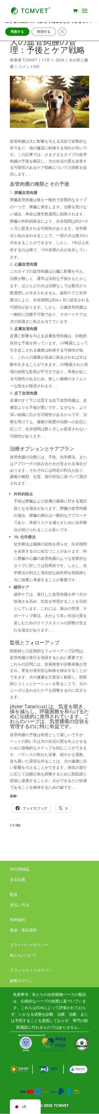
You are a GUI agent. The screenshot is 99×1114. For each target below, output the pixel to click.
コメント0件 (29, 66)
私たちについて (23, 955)
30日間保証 (20, 869)
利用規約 (17, 919)
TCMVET (30, 60)
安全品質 (17, 879)
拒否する (43, 31)
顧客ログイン (21, 980)
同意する (17, 31)
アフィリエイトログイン (31, 970)
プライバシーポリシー (29, 944)
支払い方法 (19, 904)
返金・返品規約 (23, 929)
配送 (14, 894)
